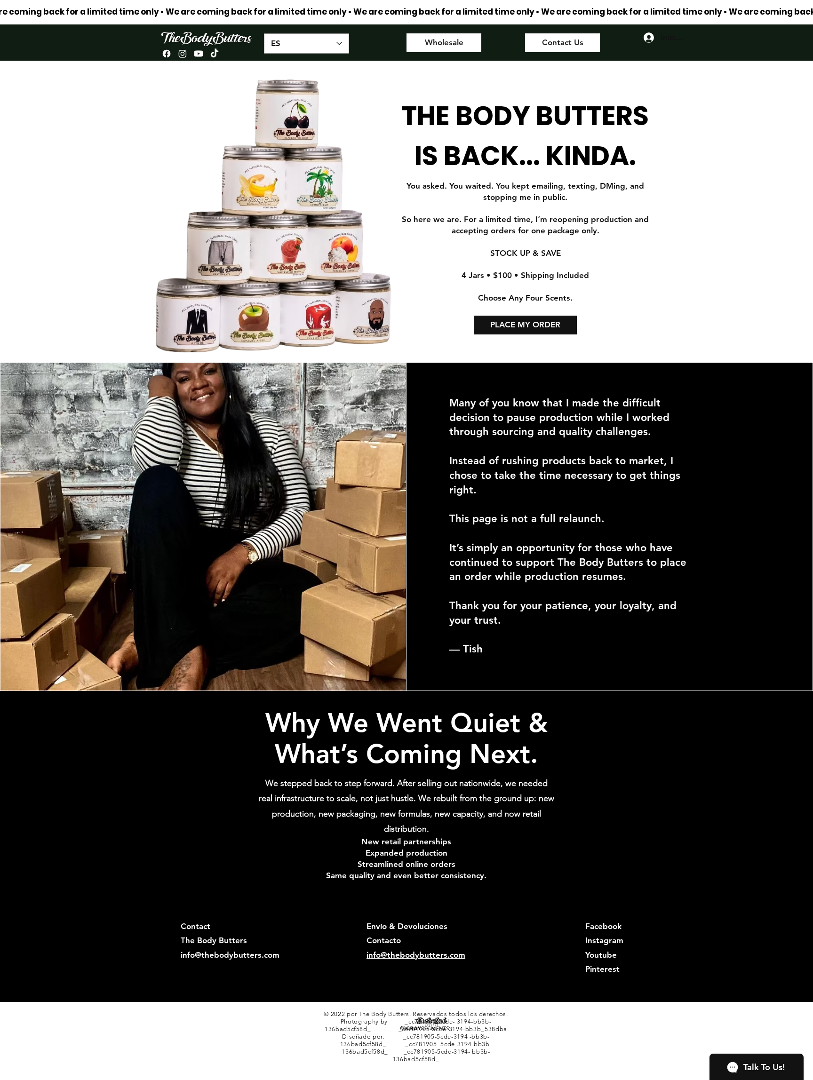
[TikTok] (214, 53)
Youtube (601, 955)
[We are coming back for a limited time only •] (406, 11)
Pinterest (602, 969)
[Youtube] (198, 53)
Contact (195, 926)
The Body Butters (214, 940)
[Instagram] (182, 53)
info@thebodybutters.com (230, 955)
